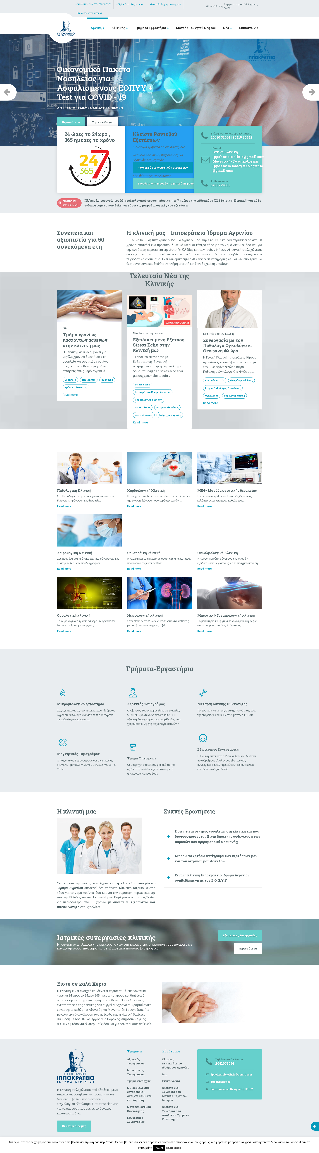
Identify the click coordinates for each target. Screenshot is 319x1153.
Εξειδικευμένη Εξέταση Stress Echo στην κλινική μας (158, 345)
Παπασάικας (142, 407)
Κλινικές (118, 28)
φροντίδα (107, 379)
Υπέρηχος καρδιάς (170, 415)
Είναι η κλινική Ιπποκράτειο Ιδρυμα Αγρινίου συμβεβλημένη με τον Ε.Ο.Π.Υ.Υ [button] (212, 878)
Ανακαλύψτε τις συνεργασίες (112, 99)
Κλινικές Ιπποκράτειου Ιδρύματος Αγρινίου (175, 1063)
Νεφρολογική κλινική (145, 615)
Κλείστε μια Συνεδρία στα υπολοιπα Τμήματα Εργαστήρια (175, 1113)
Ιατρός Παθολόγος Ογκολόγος (223, 388)
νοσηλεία (70, 379)
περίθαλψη (88, 379)
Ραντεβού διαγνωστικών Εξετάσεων (163, 167)
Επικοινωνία (248, 28)
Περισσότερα (248, 948)
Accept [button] (159, 1147)
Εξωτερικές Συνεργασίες (240, 935)
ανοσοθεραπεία (214, 380)
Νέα (226, 28)
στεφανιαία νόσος (167, 407)
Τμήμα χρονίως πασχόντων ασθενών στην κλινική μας (85, 340)
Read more (70, 395)
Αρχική (96, 28)
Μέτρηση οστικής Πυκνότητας (139, 1109)
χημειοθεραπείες (234, 395)
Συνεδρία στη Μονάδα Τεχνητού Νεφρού (166, 183)
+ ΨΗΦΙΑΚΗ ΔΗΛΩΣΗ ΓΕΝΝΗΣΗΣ (93, 4)
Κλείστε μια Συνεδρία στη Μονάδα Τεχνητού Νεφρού (174, 1094)
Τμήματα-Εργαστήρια (150, 28)
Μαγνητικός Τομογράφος (135, 1072)
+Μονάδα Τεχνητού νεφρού (165, 4)
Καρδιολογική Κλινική (146, 490)
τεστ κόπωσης (144, 415)
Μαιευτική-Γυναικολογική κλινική (226, 615)
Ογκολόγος (211, 395)
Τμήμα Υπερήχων (139, 1081)
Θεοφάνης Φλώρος (241, 380)
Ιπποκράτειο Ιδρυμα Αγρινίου (152, 392)
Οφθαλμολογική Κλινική (217, 553)
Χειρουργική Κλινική (74, 553)
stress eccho (142, 384)
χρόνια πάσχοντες (76, 387)
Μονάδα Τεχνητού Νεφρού (196, 28)
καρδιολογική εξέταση (148, 399)
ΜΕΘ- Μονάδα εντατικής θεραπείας (227, 490)
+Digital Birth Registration (130, 4)
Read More (173, 1147)
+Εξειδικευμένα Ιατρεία (89, 13)
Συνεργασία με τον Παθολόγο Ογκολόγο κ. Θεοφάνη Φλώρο (227, 345)
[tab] (213, 836)
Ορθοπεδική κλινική (143, 553)
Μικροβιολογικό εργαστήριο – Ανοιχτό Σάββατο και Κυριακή (139, 1094)
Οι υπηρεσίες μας (74, 1126)
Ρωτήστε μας (71, 99)
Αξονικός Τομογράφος (135, 1061)
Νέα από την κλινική (151, 333)
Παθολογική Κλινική (74, 490)
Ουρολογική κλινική (73, 615)
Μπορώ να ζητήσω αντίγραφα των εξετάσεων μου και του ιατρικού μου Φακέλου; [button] (216, 858)
